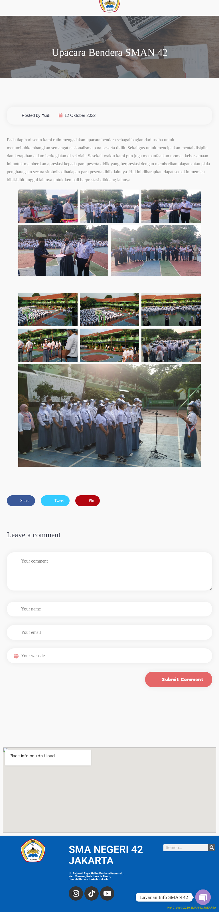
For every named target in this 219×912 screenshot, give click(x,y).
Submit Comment (183, 679)
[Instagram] (76, 893)
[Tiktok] (91, 893)
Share (24, 500)
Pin (91, 500)
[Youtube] (107, 893)
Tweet (58, 500)
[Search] (211, 847)
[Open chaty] (203, 897)
